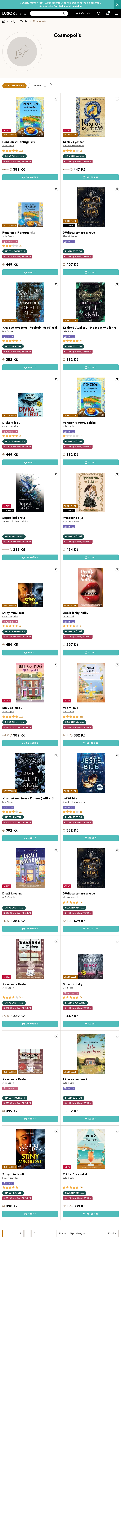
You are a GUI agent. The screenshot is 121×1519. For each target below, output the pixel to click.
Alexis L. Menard (71, 236)
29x (81, 716)
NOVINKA (68, 225)
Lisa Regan (68, 988)
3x (81, 341)
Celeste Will (68, 616)
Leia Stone (7, 331)
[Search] (63, 13)
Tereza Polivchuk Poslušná (15, 521)
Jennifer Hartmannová (74, 802)
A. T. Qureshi (8, 897)
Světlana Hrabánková (73, 145)
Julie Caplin (8, 145)
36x (21, 150)
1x (81, 150)
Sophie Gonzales (71, 521)
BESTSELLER (10, 135)
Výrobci (24, 21)
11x (21, 716)
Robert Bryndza (10, 426)
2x (20, 341)
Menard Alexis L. (71, 897)
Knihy (13, 21)
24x (81, 1187)
